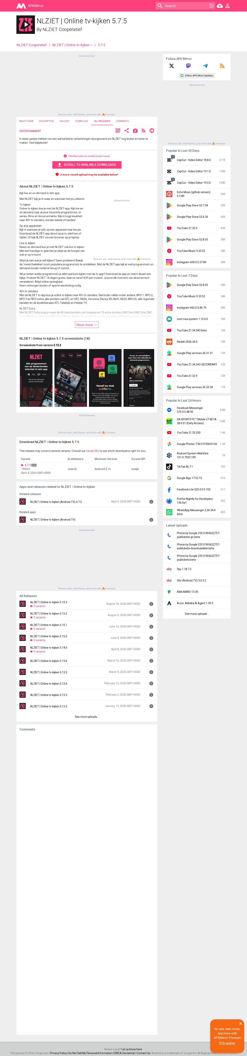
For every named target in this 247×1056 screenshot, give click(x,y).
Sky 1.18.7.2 (184, 569)
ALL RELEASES (102, 121)
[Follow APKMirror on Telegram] (205, 67)
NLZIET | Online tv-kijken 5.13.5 (48, 672)
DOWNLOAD (81, 121)
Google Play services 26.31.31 (195, 353)
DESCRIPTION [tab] (46, 121)
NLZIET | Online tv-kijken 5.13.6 (48, 660)
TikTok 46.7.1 (185, 466)
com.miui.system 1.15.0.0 (192, 319)
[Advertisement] (87, 85)
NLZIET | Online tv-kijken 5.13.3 (48, 695)
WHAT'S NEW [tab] (26, 121)
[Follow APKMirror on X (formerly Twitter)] (171, 67)
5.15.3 (57, 345)
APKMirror (35, 6)
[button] (118, 131)
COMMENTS (122, 121)
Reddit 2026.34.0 (187, 341)
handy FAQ (92, 450)
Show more (85, 325)
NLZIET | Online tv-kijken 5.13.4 (48, 683)
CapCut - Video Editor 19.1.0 (194, 171)
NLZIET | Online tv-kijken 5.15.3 (48, 602)
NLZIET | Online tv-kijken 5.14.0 (48, 647)
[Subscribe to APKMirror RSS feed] (222, 67)
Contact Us (143, 1053)
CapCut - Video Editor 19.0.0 (194, 182)
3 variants (39, 606)
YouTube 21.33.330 (188, 432)
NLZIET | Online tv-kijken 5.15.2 (48, 613)
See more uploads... (87, 716)
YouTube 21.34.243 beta (192, 330)
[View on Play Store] (135, 131)
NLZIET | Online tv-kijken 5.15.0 (48, 636)
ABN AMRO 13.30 (187, 591)
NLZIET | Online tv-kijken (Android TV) (52, 519)
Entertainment (30, 131)
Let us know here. (132, 1049)
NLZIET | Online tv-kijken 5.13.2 (48, 706)
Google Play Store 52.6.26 (192, 216)
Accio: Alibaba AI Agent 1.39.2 (195, 603)
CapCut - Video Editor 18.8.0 (194, 160)
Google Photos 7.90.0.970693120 (197, 444)
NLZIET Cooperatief (62, 29)
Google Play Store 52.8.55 (192, 239)
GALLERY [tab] (64, 121)
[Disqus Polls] (87, 783)
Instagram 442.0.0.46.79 (191, 307)
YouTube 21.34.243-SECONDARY (197, 364)
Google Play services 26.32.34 (195, 387)
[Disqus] (86, 883)
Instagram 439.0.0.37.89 (191, 262)
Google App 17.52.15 (189, 478)
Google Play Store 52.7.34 (192, 205)
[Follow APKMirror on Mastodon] (188, 67)
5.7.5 (27, 465)
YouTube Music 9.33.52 (191, 250)
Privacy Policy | (59, 1053)
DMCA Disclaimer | (125, 1053)
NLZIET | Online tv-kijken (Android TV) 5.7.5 (56, 501)
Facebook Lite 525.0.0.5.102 (194, 489)
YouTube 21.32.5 (187, 228)
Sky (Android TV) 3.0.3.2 (191, 580)
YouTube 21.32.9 (187, 375)
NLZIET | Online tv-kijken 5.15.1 (48, 624)
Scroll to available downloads (90, 165)
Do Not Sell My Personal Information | (91, 1053)
